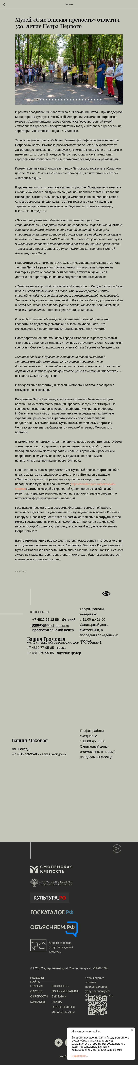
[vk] (59, 1042)
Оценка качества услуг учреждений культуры (61, 947)
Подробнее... (80, 1055)
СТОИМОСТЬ (60, 986)
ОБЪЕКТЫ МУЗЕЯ (63, 1007)
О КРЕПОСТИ (39, 996)
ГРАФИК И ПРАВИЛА (65, 991)
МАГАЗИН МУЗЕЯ (63, 1012)
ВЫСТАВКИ (59, 996)
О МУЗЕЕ (36, 991)
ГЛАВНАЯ (36, 986)
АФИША (57, 1001)
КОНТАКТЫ (37, 1001)
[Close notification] (132, 1030)
